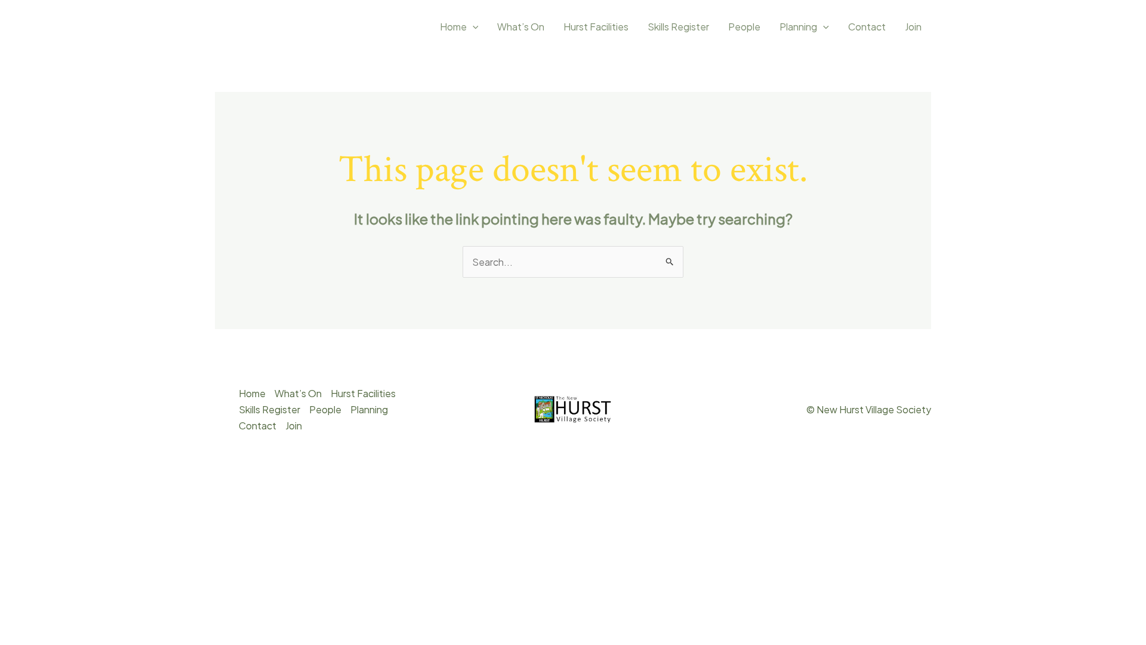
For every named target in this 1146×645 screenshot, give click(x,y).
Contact (867, 26)
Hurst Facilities (596, 26)
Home (453, 26)
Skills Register (678, 26)
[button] (473, 27)
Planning (798, 26)
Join (913, 26)
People (744, 26)
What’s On (520, 26)
